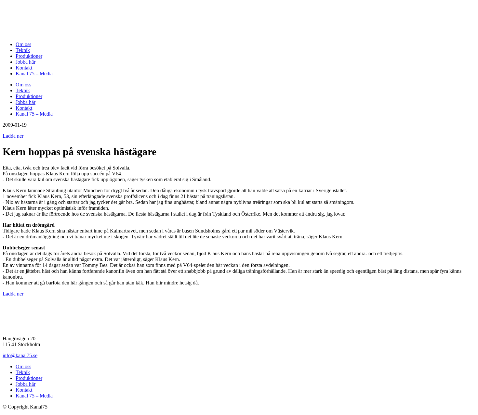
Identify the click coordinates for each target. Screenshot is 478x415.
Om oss (23, 44)
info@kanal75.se (20, 355)
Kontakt (24, 67)
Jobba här (25, 62)
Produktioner (29, 56)
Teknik (23, 50)
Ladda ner (13, 136)
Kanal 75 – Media (34, 73)
